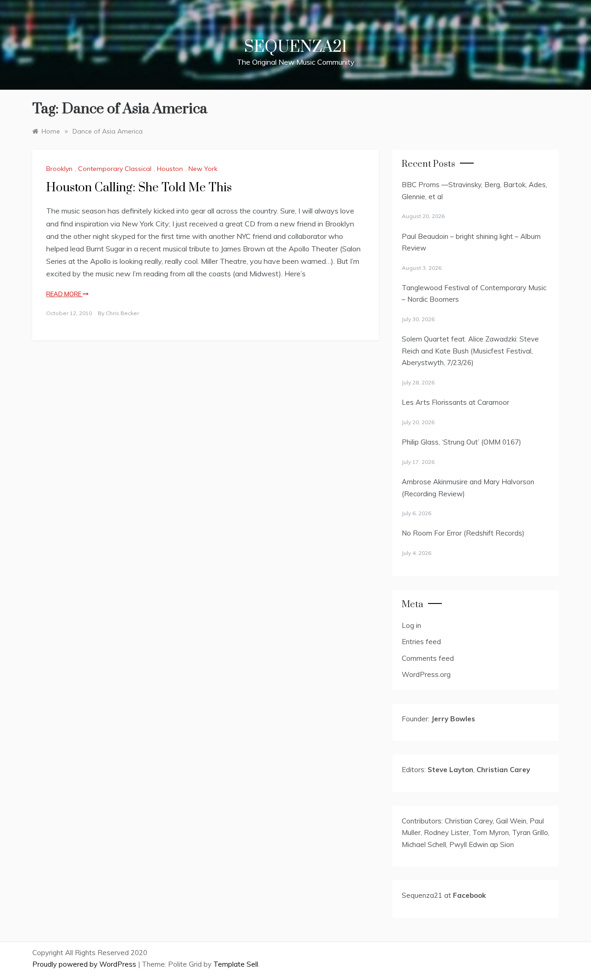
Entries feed (421, 641)
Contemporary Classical (114, 169)
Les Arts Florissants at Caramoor (455, 402)
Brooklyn (59, 169)
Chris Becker (122, 313)
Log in (411, 625)
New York (202, 169)
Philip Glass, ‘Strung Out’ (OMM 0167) (461, 442)
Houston (170, 169)
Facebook (469, 895)
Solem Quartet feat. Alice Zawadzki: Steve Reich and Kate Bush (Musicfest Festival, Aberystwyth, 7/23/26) (470, 351)
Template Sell (235, 964)
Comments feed (428, 658)
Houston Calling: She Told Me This (139, 187)
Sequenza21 (295, 47)
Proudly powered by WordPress (85, 964)
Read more (64, 294)
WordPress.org (426, 674)
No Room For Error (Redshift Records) (463, 533)
